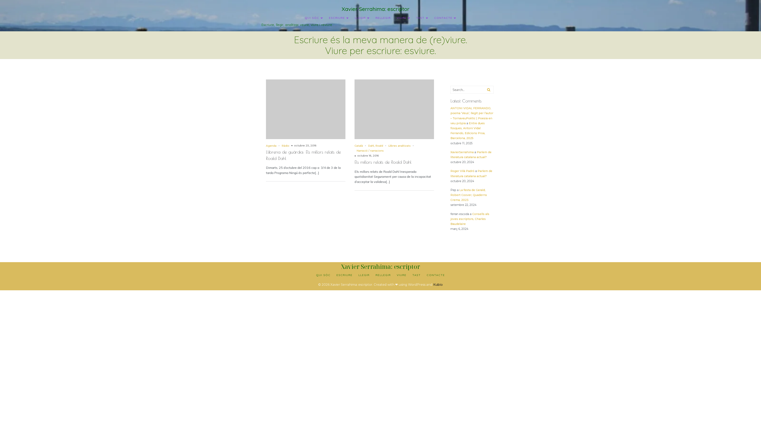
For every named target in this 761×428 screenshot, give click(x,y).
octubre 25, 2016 (305, 145)
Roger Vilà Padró (462, 171)
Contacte (436, 275)
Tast (416, 275)
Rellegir (383, 18)
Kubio (438, 285)
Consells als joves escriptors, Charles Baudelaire (469, 219)
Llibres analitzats (399, 145)
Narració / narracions (370, 150)
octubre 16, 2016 (368, 155)
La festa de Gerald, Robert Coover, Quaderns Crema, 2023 (468, 195)
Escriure (345, 275)
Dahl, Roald (375, 145)
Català (359, 145)
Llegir (364, 275)
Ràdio (285, 145)
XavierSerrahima (462, 152)
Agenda (271, 145)
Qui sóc (323, 275)
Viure (401, 275)
